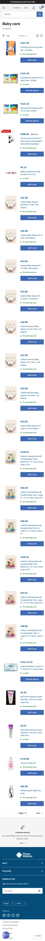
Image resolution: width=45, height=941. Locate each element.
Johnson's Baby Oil (28, 763)
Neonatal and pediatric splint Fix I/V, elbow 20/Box (31, 109)
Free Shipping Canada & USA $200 (22, 2)
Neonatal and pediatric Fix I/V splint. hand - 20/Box (31, 79)
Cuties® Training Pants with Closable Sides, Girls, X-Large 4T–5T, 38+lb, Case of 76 (31, 634)
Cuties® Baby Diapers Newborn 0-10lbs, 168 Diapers (29, 205)
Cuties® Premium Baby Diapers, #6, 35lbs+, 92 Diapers (29, 395)
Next (38, 813)
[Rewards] (6, 935)
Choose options (32, 90)
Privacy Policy (7, 928)
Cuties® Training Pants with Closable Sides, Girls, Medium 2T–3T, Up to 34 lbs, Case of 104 (31, 565)
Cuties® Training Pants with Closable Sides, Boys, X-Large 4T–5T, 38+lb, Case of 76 (31, 529)
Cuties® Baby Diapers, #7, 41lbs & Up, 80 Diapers (30, 427)
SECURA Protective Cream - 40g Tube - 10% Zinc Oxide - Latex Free (31, 699)
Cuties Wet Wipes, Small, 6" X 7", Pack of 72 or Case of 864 (32, 667)
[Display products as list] (37, 36)
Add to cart (32, 60)
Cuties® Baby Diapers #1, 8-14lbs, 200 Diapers (31, 236)
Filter (8, 36)
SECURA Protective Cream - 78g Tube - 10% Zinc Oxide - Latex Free (31, 733)
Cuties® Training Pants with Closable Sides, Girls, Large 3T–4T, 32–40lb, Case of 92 (31, 600)
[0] (40, 7)
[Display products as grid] (41, 36)
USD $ (19, 903)
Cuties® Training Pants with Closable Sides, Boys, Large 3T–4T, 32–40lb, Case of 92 (31, 495)
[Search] (40, 14)
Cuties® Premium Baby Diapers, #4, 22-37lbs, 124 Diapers (31, 329)
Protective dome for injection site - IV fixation (31, 48)
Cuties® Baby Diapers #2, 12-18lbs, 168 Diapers (30, 267)
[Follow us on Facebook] (4, 915)
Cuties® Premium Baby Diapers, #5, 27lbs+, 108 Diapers (30, 362)
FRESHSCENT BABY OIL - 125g (31, 792)
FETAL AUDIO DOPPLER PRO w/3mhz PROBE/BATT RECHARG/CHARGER (31, 141)
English (6, 903)
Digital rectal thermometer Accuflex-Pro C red (30, 173)
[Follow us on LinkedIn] (17, 915)
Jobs (26, 8)
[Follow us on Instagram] (8, 915)
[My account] (33, 7)
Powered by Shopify (9, 925)
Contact (16, 8)
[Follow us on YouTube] (13, 915)
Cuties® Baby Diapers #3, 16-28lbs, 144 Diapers (30, 297)
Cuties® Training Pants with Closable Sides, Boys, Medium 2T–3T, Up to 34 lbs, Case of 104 (31, 460)
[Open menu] (3, 8)
